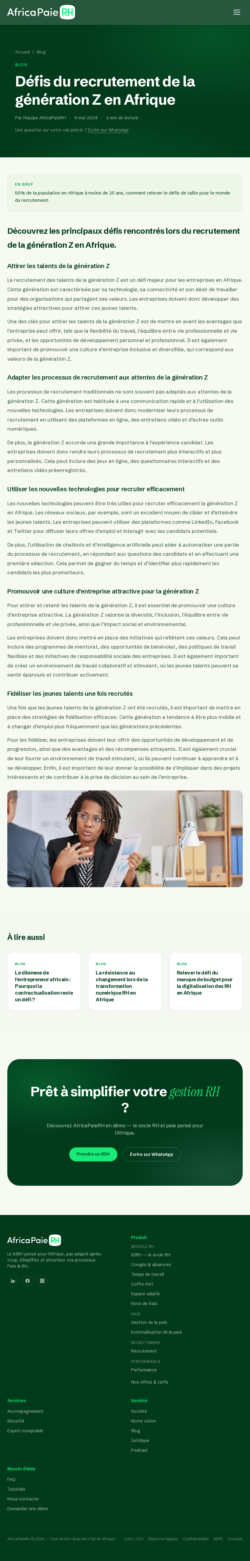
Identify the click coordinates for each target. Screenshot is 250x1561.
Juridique (140, 1440)
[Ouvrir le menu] (237, 12)
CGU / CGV (134, 1539)
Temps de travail (147, 1274)
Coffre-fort (142, 1284)
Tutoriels (16, 1489)
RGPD (218, 1539)
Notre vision (143, 1421)
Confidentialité (196, 1539)
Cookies (235, 1539)
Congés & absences (151, 1264)
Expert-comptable (25, 1430)
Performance (144, 1370)
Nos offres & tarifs (149, 1382)
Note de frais (144, 1303)
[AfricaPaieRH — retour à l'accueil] (41, 12)
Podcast (139, 1450)
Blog (41, 52)
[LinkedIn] (12, 1280)
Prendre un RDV (93, 1154)
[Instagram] (42, 1280)
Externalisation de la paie (156, 1332)
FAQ (11, 1479)
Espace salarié (145, 1294)
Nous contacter (23, 1499)
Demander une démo (27, 1508)
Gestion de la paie (149, 1322)
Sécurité (15, 1421)
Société (139, 1411)
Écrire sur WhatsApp (108, 130)
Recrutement (144, 1351)
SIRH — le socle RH (150, 1255)
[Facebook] (27, 1280)
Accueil (22, 52)
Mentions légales (163, 1539)
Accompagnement (25, 1411)
